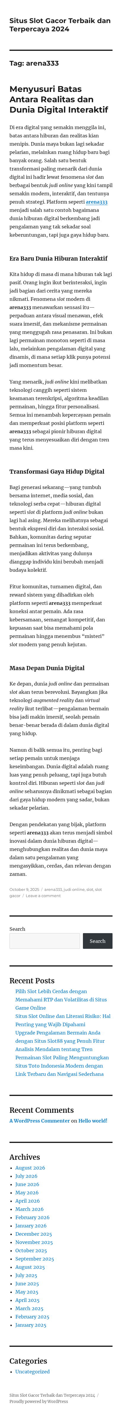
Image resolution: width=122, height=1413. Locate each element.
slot (89, 889)
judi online (74, 889)
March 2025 (29, 1308)
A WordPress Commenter (39, 1121)
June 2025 (27, 1284)
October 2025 (31, 1250)
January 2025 (30, 1325)
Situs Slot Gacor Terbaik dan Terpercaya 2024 (60, 25)
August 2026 (30, 1168)
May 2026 (27, 1193)
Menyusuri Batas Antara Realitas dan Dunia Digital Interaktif (58, 99)
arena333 (96, 202)
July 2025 (26, 1275)
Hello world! (92, 1121)
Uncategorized (32, 1372)
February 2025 (32, 1317)
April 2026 (27, 1201)
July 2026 (26, 1176)
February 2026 (32, 1217)
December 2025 (33, 1234)
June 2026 (27, 1184)
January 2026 (31, 1226)
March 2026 (29, 1209)
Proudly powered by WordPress (38, 1401)
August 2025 (30, 1267)
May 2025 (26, 1292)
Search (17, 929)
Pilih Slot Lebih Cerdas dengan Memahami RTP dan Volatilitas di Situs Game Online (61, 999)
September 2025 (34, 1259)
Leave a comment (43, 895)
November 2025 (34, 1242)
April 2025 (27, 1300)
